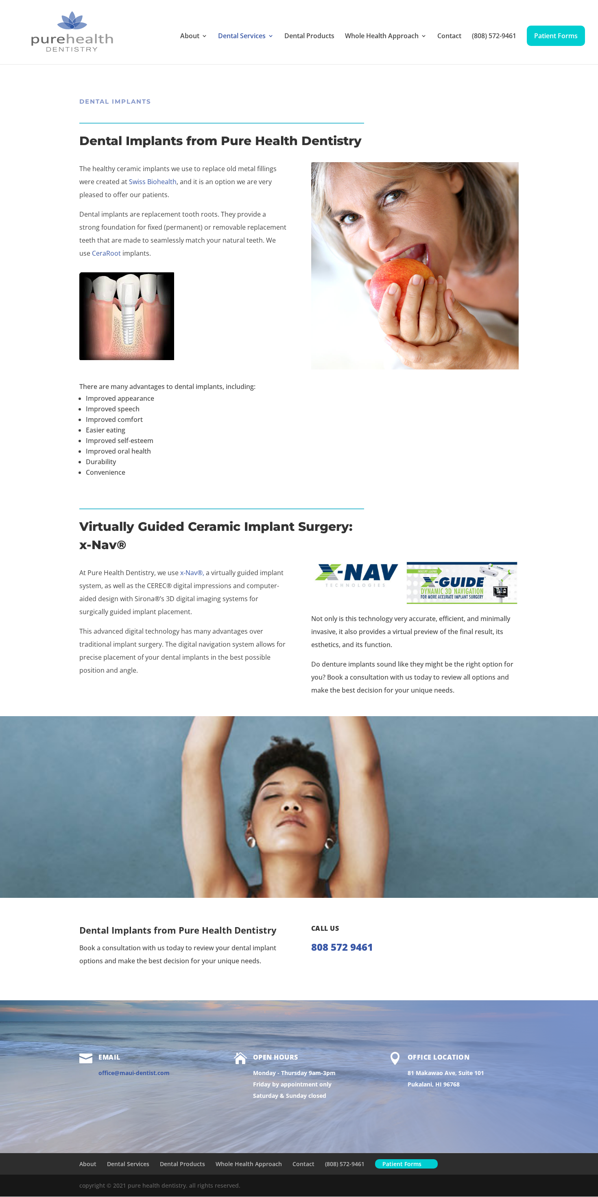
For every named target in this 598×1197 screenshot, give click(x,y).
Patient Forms (556, 35)
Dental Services (242, 36)
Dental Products (309, 36)
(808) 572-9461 (494, 36)
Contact (449, 36)
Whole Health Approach (382, 36)
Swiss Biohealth (153, 181)
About (189, 36)
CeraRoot (106, 253)
